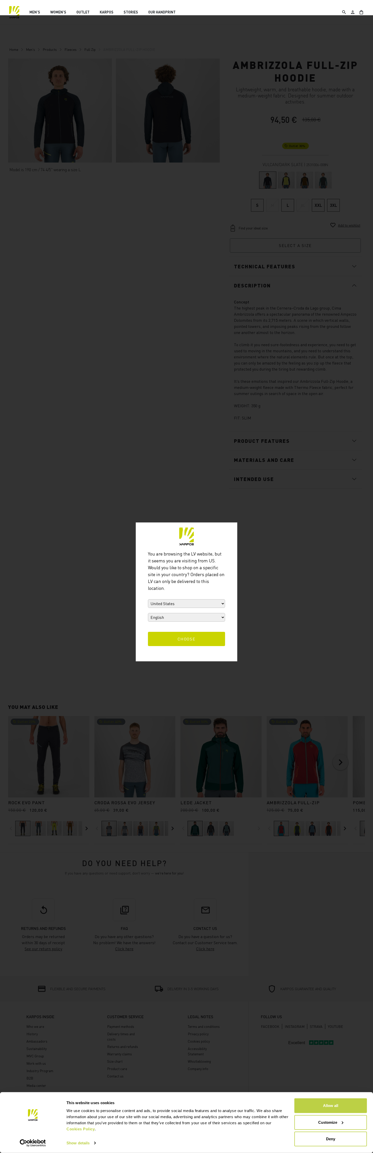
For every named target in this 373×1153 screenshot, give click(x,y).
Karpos (106, 12)
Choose (187, 638)
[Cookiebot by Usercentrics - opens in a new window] (33, 1143)
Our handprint (162, 12)
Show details (78, 1143)
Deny (330, 1139)
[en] (14, 12)
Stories (131, 12)
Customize (327, 1122)
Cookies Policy (80, 1129)
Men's (34, 12)
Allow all (330, 1105)
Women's (58, 12)
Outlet (83, 12)
